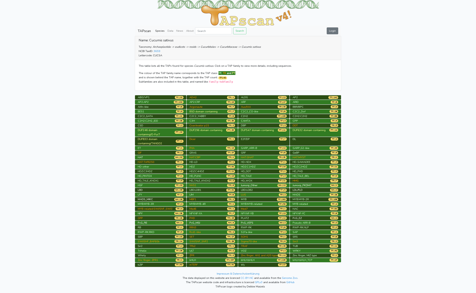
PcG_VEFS (247, 223)
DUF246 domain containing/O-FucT (149, 132)
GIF (139, 153)
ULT (191, 251)
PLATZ (245, 218)
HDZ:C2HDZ (300, 166)
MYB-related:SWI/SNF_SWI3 (155, 209)
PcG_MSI (194, 223)
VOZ (243, 251)
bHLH (192, 260)
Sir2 (140, 246)
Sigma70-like (249, 241)
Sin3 (295, 241)
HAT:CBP (194, 157)
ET (139, 148)
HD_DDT (246, 171)
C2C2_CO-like (249, 111)
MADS (296, 194)
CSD (140, 125)
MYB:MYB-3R (146, 204)
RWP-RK (246, 227)
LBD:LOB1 (195, 190)
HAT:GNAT (247, 157)
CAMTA (245, 121)
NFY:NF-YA (195, 213)
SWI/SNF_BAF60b (149, 241)
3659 (157, 51)
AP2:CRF (194, 102)
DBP (243, 125)
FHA (191, 148)
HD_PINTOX (145, 176)
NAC (295, 209)
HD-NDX (246, 162)
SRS (295, 237)
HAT (140, 157)
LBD (140, 190)
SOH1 (244, 237)
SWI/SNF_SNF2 (198, 241)
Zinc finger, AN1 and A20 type (259, 255)
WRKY (297, 251)
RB (139, 227)
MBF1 (192, 199)
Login (332, 31)
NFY (140, 213)
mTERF (193, 265)
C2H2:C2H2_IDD (148, 121)
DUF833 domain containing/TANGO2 (150, 141)
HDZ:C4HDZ (196, 171)
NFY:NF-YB (247, 213)
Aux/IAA (246, 107)
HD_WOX (246, 180)
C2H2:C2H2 (300, 116)
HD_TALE (246, 176)
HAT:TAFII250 (146, 162)
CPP (295, 121)
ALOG (244, 97)
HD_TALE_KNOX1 (148, 180)
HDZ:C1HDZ (248, 166)
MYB (244, 199)
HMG (296, 180)
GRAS (193, 153)
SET (191, 237)
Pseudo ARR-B (302, 223)
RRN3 (192, 227)
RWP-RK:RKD (146, 232)
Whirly (142, 255)
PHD (192, 218)
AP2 (295, 97)
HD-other (143, 166)
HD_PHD (298, 171)
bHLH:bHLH (248, 260)
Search (240, 31)
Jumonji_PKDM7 (302, 185)
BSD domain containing (203, 111)
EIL (294, 139)
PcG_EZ (297, 218)
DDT (295, 125)
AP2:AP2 (143, 102)
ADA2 (193, 97)
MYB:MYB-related (251, 204)
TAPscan (144, 31)
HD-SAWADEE (301, 162)
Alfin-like (143, 107)
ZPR (191, 255)
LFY (140, 194)
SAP (295, 232)
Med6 (192, 209)
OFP (140, 218)
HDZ (192, 166)
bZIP (140, 265)
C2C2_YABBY (197, 116)
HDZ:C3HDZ (145, 171)
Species (160, 31)
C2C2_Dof (299, 111)
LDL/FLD (298, 190)
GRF (243, 153)
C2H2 (244, 116)
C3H (192, 121)
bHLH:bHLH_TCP (302, 260)
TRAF (244, 246)
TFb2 (192, 246)
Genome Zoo (290, 278)
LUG (243, 194)
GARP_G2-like (301, 148)
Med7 (244, 209)
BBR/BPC (298, 107)
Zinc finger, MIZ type (305, 255)
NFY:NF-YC (299, 213)
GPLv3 (259, 282)
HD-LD (193, 162)
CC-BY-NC (247, 278)
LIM (191, 194)
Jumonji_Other (249, 185)
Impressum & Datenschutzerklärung (238, 273)
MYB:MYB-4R (197, 204)
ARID (296, 102)
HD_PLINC (195, 176)
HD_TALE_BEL (301, 176)
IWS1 (192, 185)
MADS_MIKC (145, 199)
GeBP (296, 153)
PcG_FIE (142, 223)
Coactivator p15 (199, 125)
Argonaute (195, 107)
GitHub (290, 282)
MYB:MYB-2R (301, 199)
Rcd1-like (195, 232)
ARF (243, 102)
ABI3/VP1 (144, 97)
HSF (140, 185)
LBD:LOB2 (247, 190)
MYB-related (300, 204)
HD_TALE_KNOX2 (199, 180)
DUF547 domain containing (257, 130)
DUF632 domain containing (309, 130)
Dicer (192, 139)
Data (170, 31)
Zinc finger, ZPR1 (148, 260)
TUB (295, 246)
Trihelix (142, 251)
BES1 (141, 111)
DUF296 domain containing (205, 130)
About (190, 31)
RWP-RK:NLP (301, 227)
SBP (140, 237)
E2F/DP (245, 139)
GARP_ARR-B (249, 148)
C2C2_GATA (145, 116)
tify (243, 265)
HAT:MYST (299, 157)
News (179, 31)
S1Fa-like (246, 232)
